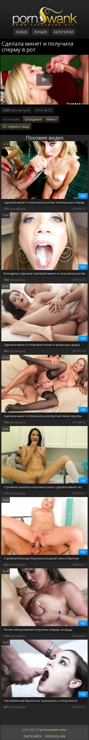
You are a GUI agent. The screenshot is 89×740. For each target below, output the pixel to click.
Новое (21, 32)
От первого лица (16, 126)
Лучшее (40, 32)
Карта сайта (33, 736)
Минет (52, 119)
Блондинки (33, 119)
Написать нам (55, 736)
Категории (63, 32)
